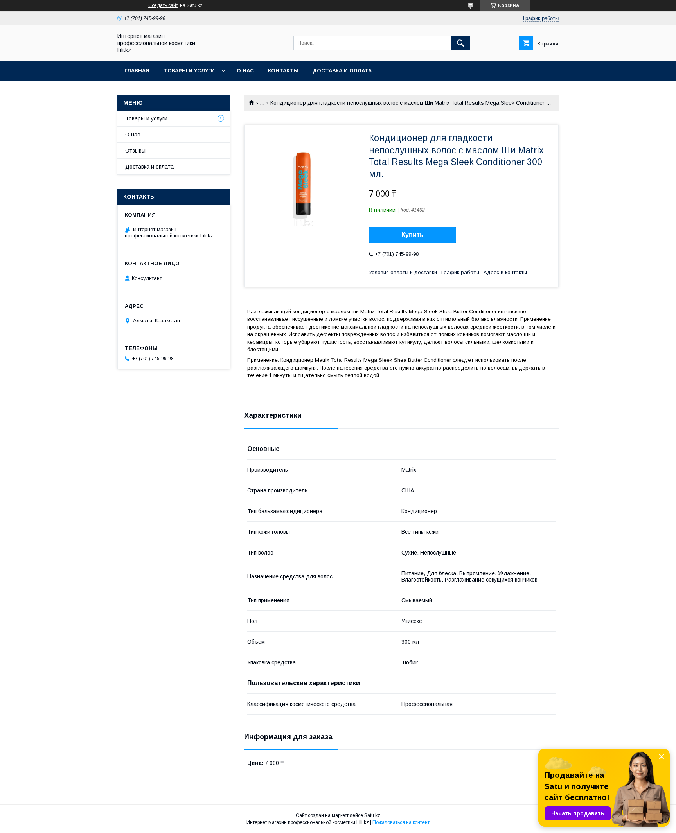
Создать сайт (163, 5)
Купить (412, 235)
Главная (136, 71)
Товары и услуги (189, 71)
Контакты (283, 71)
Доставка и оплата (342, 71)
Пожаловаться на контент (401, 822)
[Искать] (460, 43)
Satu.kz (372, 815)
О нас (245, 71)
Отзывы (135, 150)
